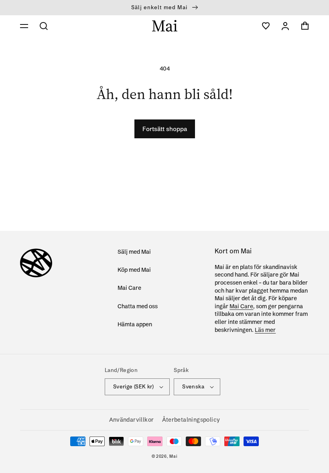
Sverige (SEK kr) (133, 386)
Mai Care (129, 287)
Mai (173, 456)
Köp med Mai (134, 269)
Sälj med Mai (134, 251)
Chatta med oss (138, 306)
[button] (24, 26)
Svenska (193, 386)
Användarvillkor (131, 419)
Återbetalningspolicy (191, 419)
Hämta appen (135, 324)
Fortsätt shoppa (164, 129)
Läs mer (265, 330)
